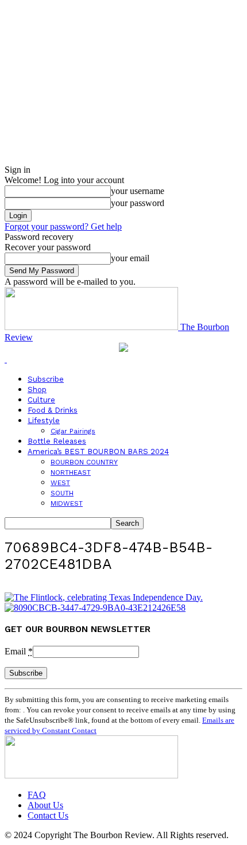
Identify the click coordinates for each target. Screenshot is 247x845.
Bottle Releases (57, 441)
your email (130, 258)
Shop (37, 389)
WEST (60, 483)
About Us (45, 805)
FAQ (37, 795)
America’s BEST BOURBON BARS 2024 (98, 451)
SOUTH (62, 493)
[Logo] (6, 359)
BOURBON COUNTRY (84, 462)
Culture (41, 400)
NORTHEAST (71, 472)
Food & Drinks (53, 410)
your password (137, 203)
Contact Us (48, 815)
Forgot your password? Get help (63, 226)
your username (137, 191)
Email (19, 651)
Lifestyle (44, 420)
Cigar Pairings (73, 431)
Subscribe (46, 379)
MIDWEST (67, 503)
